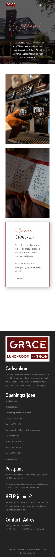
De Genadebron (27, 549)
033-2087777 (10, 529)
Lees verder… (22, 509)
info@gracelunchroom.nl (14, 525)
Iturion (43, 549)
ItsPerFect (31, 553)
